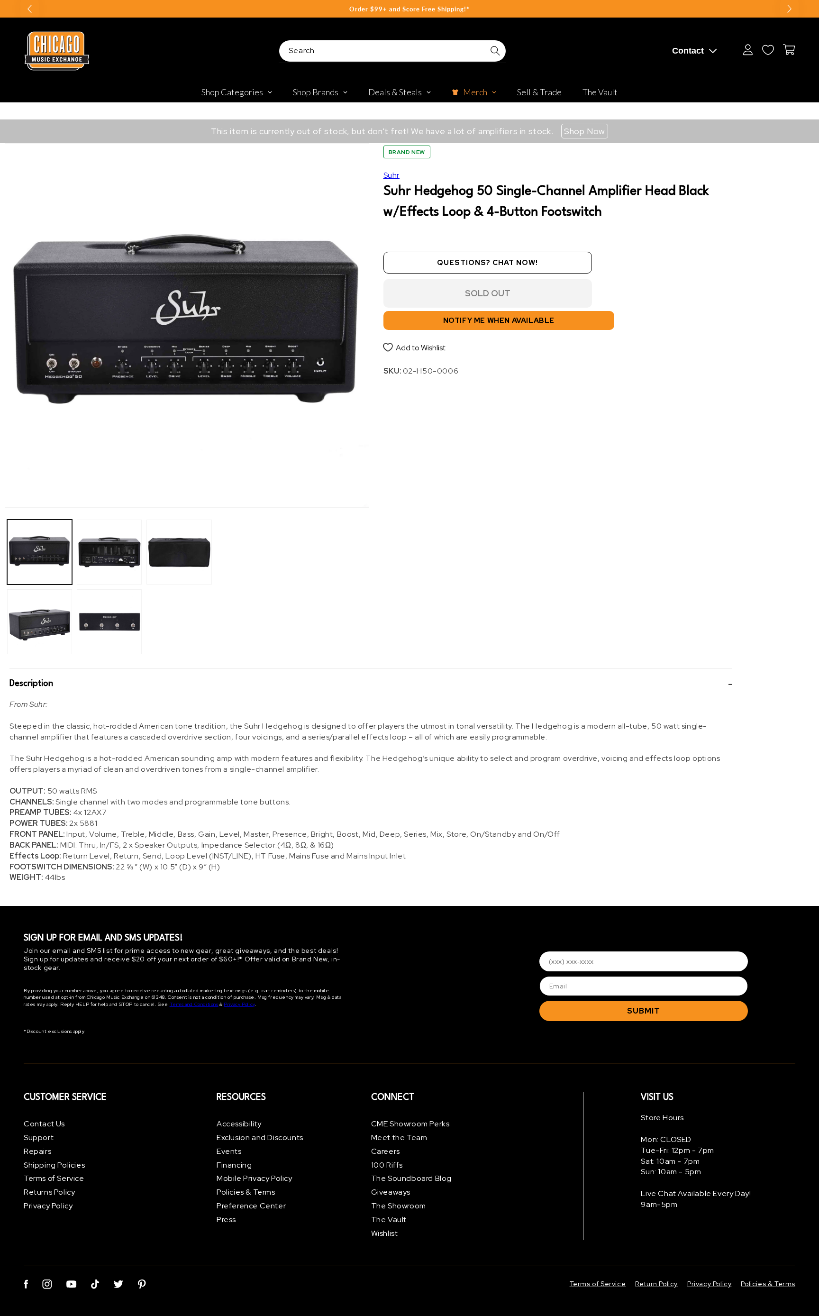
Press (226, 1220)
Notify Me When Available (499, 320)
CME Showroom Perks (410, 1124)
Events (229, 1151)
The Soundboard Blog (411, 1178)
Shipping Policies (54, 1165)
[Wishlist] (767, 49)
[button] (370, 684)
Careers (385, 1151)
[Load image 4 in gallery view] (109, 621)
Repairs (37, 1151)
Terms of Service (54, 1178)
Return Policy (656, 1283)
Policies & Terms (246, 1192)
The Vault (389, 1220)
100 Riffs (387, 1165)
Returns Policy (49, 1192)
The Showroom (398, 1206)
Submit (643, 1011)
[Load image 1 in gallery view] (39, 552)
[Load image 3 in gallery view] (109, 552)
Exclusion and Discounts (260, 1137)
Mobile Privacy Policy (254, 1178)
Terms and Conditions (194, 1004)
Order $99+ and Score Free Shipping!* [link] (409, 9)
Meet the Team (399, 1137)
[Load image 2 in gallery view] (39, 621)
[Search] (495, 50)
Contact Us (44, 1124)
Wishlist (384, 1233)
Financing (234, 1165)
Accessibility (239, 1124)
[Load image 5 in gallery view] (178, 552)
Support (39, 1137)
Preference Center (251, 1206)
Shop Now (584, 131)
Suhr (391, 175)
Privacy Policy (239, 1004)
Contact (688, 50)
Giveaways (390, 1192)
